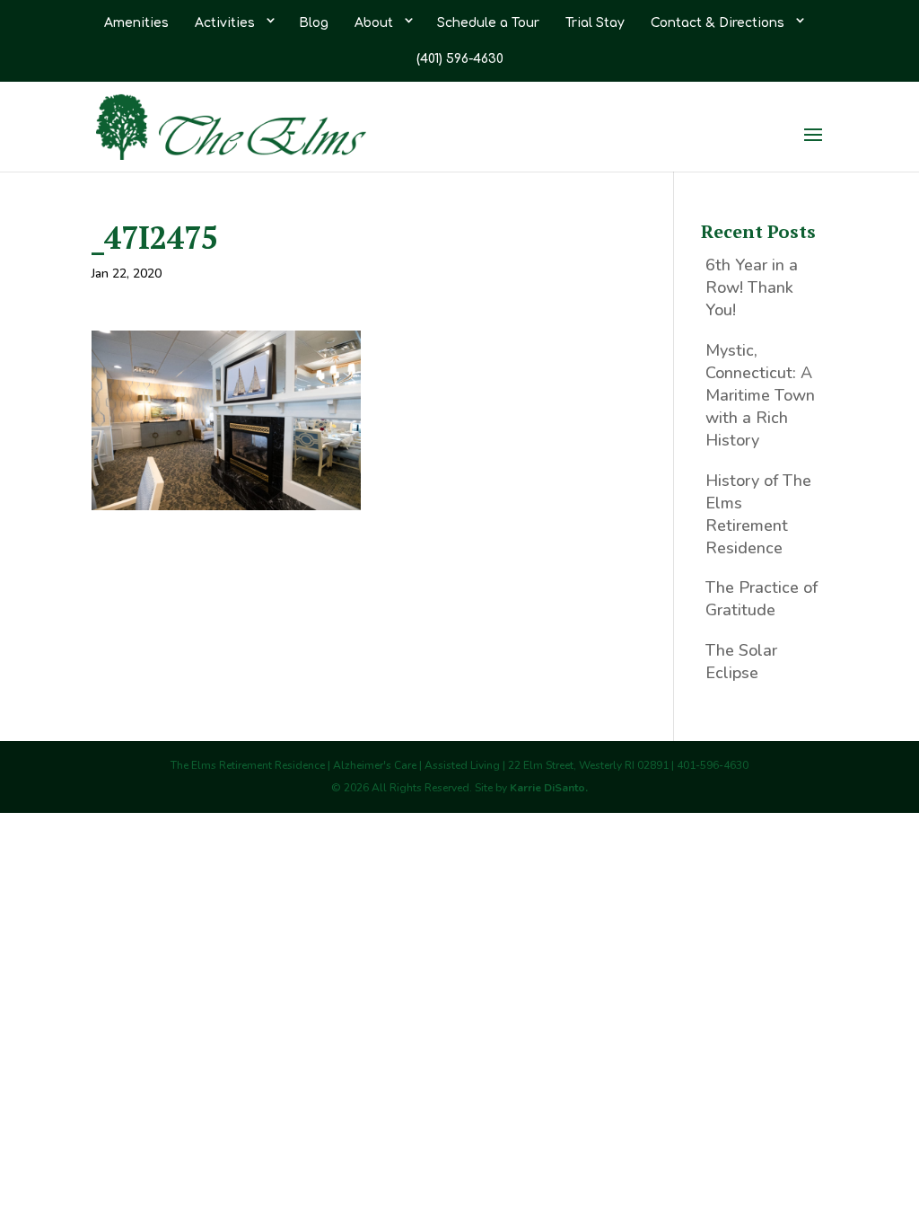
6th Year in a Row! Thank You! (751, 287)
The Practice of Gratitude (761, 599)
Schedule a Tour (488, 23)
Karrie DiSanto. (549, 788)
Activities (225, 23)
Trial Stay (595, 23)
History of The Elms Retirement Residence (758, 515)
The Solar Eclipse (741, 662)
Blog (313, 23)
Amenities (136, 23)
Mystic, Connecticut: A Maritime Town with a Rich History (760, 396)
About (373, 23)
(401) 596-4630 (459, 59)
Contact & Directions (717, 23)
